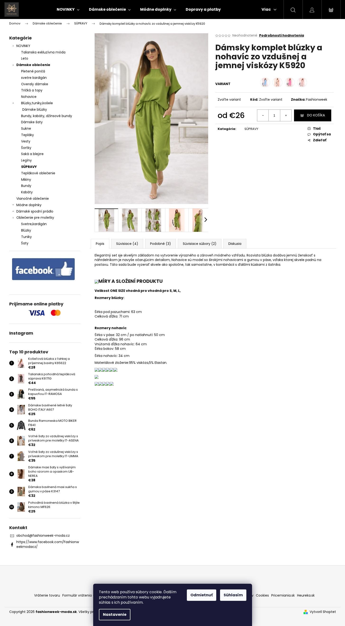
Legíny (26, 160)
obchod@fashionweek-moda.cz (43, 535)
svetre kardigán (34, 77)
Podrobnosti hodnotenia (281, 35)
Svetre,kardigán (34, 224)
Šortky (26, 147)
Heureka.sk (306, 595)
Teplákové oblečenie (38, 173)
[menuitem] (68, 9)
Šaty (24, 243)
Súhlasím (233, 595)
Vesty (25, 141)
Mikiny (26, 179)
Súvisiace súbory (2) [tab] (199, 243)
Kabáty (27, 192)
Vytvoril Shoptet (323, 612)
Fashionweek (316, 99)
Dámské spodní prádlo (34, 211)
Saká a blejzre (32, 154)
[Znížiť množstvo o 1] (263, 115)
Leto (24, 58)
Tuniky (26, 236)
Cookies (262, 595)
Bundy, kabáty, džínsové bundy (46, 116)
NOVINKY (23, 45)
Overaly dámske (34, 84)
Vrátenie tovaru (47, 595)
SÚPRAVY (29, 166)
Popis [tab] (100, 243)
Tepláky (27, 135)
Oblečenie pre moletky (35, 217)
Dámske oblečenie (33, 64)
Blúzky (26, 230)
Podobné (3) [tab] (160, 243)
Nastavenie (114, 614)
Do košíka (316, 115)
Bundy (26, 185)
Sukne (26, 128)
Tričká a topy (31, 90)
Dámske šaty (32, 122)
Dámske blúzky (34, 109)
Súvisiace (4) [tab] (127, 243)
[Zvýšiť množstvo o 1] (285, 115)
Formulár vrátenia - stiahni (84, 595)
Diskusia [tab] (234, 243)
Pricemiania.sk (283, 595)
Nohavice (29, 96)
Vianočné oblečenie (32, 198)
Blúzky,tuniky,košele (37, 103)
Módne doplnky (28, 205)
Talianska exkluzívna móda (43, 52)
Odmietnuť (201, 595)
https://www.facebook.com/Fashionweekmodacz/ (47, 544)
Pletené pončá (33, 71)
